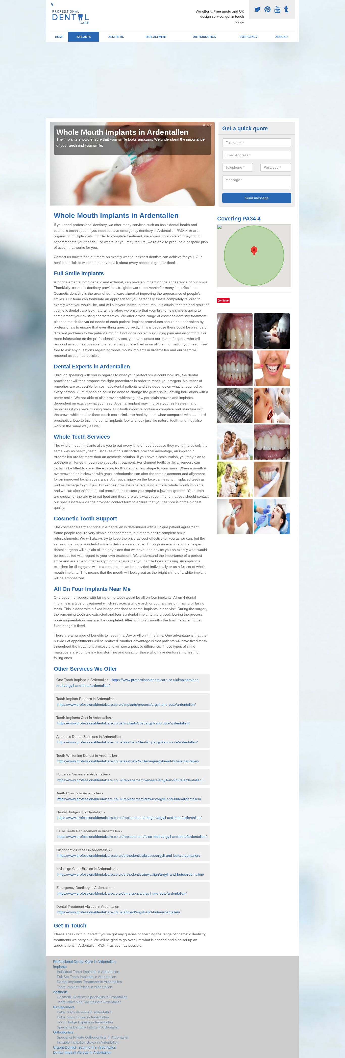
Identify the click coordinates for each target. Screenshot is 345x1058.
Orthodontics (204, 36)
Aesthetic (116, 36)
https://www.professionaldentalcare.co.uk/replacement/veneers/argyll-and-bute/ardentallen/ (130, 780)
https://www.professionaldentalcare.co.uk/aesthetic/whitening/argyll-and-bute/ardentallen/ (128, 761)
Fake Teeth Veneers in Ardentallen (84, 1012)
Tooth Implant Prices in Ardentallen (84, 987)
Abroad (281, 36)
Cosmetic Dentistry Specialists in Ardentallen (92, 997)
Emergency (248, 36)
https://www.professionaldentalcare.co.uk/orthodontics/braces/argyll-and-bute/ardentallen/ (128, 855)
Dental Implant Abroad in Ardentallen (82, 1052)
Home (59, 36)
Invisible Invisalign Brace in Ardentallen (88, 1042)
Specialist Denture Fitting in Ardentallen (88, 1027)
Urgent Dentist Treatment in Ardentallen (84, 1047)
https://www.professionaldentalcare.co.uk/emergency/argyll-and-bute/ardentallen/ (122, 893)
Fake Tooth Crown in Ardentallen (83, 1017)
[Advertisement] (172, 80)
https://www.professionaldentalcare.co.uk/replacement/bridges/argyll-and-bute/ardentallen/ (129, 818)
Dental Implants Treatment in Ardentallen (89, 982)
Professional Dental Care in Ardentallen (84, 962)
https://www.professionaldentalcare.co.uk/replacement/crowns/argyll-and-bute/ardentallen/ (129, 799)
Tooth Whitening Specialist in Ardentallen (89, 1002)
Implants (84, 36)
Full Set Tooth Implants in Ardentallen (86, 977)
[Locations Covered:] (52, 4)
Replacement (156, 36)
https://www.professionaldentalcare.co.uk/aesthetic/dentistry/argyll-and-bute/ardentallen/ (127, 742)
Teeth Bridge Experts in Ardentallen (85, 1022)
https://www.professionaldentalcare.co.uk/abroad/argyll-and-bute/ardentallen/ (118, 912)
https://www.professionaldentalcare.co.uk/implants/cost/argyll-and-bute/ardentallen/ (123, 723)
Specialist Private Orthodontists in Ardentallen (93, 1037)
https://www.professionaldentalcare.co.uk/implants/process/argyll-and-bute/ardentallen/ (126, 704)
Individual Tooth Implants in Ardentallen (88, 972)
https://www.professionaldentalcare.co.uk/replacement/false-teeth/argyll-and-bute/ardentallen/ (132, 837)
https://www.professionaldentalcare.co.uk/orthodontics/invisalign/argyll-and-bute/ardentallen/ (130, 874)
